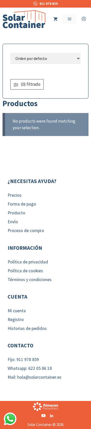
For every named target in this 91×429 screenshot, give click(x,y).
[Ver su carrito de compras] (55, 19)
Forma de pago (22, 204)
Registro (16, 319)
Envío (13, 221)
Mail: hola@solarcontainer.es (34, 377)
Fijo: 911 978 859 (23, 359)
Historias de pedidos (27, 328)
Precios (14, 195)
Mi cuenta (17, 310)
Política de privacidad (28, 262)
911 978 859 (48, 4)
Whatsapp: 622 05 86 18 (30, 368)
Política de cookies (25, 271)
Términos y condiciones (30, 279)
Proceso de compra (26, 230)
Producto (16, 213)
